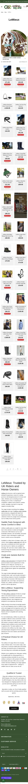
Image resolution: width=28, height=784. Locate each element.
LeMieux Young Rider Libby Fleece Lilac (7, 282)
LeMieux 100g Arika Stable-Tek (20, 181)
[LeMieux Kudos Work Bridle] (20, 226)
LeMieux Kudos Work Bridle (20, 235)
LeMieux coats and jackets (8, 561)
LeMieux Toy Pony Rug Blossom (20, 105)
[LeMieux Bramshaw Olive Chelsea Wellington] (7, 249)
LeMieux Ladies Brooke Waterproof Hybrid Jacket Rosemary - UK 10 (7, 209)
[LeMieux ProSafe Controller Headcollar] (20, 274)
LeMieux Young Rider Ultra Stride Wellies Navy (20, 154)
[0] (26, 6)
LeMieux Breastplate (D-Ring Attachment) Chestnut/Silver (20, 308)
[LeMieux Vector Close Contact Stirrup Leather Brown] (20, 424)
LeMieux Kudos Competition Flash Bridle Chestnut (7, 409)
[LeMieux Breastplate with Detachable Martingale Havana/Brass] (20, 375)
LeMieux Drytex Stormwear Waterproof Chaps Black (7, 458)
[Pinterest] (12, 729)
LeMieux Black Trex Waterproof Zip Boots (7, 79)
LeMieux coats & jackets (20, 511)
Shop (6, 12)
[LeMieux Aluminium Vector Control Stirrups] (7, 96)
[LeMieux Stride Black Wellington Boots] (7, 350)
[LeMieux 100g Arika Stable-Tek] (20, 173)
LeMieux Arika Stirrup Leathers (7, 128)
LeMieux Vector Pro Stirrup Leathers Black (7, 383)
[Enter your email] (25, 753)
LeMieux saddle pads (14, 542)
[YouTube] (9, 729)
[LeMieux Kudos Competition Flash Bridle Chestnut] (7, 399)
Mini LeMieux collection (9, 594)
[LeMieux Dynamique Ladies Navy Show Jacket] (7, 324)
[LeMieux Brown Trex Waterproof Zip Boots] (20, 71)
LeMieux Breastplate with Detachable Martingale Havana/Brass (20, 384)
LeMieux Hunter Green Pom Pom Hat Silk (7, 181)
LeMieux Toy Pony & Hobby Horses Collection (12, 58)
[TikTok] (15, 729)
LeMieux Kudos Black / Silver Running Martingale (20, 259)
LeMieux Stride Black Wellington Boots (7, 359)
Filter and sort (7, 61)
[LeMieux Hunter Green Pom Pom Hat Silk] (7, 173)
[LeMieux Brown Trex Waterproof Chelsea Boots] (7, 145)
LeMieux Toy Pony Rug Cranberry (20, 408)
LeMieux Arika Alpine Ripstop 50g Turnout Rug (7, 235)
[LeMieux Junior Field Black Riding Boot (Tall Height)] (20, 350)
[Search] (24, 6)
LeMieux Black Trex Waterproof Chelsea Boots (20, 129)
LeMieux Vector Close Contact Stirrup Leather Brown (20, 433)
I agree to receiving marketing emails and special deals (13, 756)
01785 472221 (7, 724)
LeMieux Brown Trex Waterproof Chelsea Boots (7, 155)
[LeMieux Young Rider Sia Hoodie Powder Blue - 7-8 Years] (20, 324)
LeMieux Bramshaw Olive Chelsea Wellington (7, 258)
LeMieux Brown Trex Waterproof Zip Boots (20, 79)
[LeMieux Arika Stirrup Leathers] (7, 119)
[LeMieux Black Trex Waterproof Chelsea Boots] (20, 119)
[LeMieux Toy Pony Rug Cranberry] (20, 399)
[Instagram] (5, 729)
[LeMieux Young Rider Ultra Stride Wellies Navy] (20, 145)
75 (17, 468)
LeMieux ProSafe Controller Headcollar (20, 282)
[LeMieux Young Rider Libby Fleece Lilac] (7, 274)
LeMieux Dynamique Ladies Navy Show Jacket (7, 334)
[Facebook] (2, 729)
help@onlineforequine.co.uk (10, 725)
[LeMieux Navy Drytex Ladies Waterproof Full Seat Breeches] (7, 298)
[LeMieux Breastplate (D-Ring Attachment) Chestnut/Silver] (20, 298)
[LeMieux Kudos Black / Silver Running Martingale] (20, 249)
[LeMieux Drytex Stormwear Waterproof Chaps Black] (7, 448)
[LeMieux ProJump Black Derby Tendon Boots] (7, 424)
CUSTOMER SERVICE (8, 741)
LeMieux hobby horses (7, 610)
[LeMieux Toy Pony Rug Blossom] (20, 96)
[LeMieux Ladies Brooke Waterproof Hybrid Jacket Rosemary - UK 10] (7, 199)
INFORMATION (6, 736)
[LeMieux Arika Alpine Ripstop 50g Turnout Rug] (7, 226)
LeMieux (3, 493)
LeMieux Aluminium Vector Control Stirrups (7, 105)
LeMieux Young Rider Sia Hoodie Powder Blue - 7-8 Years (20, 334)
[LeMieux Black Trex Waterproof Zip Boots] (7, 71)
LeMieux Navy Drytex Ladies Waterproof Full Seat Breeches (7, 308)
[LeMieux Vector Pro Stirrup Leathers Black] (7, 375)
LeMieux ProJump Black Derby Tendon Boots (7, 432)
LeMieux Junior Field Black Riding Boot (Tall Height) (21, 360)
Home (2, 12)
